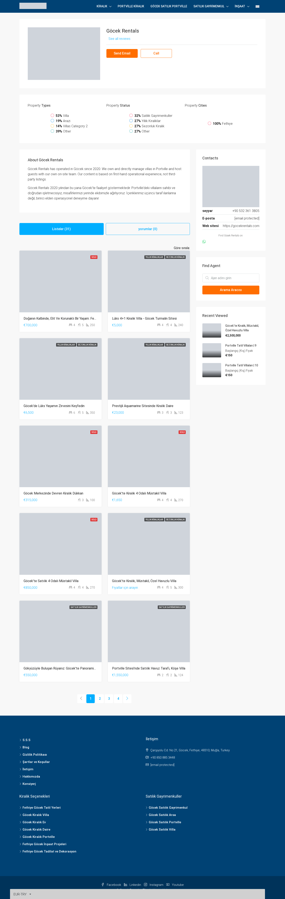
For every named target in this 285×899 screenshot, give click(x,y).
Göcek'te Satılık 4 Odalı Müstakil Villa (51, 581)
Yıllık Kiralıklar (154, 257)
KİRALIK (102, 6)
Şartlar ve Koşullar (36, 762)
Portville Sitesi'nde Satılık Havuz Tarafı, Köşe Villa (148, 668)
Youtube (177, 885)
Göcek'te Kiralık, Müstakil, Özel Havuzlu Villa (144, 581)
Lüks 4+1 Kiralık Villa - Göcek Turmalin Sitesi (144, 318)
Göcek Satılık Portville (168, 6)
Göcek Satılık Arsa (162, 815)
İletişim (28, 769)
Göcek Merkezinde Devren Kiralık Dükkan (53, 493)
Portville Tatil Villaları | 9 (240, 345)
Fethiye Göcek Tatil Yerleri (42, 807)
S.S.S (26, 740)
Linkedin (135, 885)
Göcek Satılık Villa (162, 829)
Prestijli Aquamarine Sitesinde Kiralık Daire (142, 406)
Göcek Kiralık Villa (36, 815)
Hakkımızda (31, 776)
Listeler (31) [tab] (61, 229)
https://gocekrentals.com (241, 226)
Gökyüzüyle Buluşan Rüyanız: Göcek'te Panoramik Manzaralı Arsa (70, 668)
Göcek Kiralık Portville (39, 837)
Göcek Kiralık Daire (36, 829)
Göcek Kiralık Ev (34, 822)
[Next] (127, 698)
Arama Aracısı (231, 290)
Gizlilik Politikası (35, 755)
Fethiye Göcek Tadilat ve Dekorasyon (49, 851)
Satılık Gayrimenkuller (83, 607)
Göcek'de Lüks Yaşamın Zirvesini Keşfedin (54, 406)
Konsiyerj (29, 784)
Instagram (156, 885)
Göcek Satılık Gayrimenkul (168, 807)
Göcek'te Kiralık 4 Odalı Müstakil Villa (139, 493)
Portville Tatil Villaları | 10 (241, 365)
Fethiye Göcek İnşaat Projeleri (44, 844)
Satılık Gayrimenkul (208, 6)
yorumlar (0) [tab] (147, 229)
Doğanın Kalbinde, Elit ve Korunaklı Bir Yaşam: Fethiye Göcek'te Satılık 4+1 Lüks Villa (85, 318)
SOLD (93, 257)
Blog (26, 747)
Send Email (122, 53)
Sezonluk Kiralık (175, 257)
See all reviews (119, 39)
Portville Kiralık (131, 6)
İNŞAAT (240, 6)
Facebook (114, 885)
